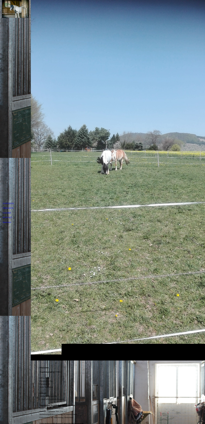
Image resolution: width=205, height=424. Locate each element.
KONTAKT (7, 217)
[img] (118, 180)
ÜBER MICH (8, 208)
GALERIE (7, 213)
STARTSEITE (8, 203)
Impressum (7, 222)
